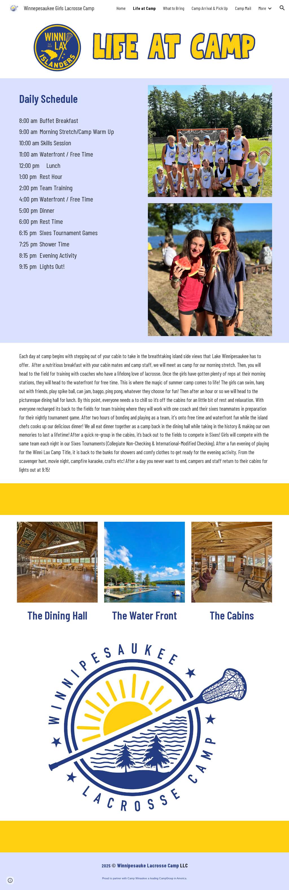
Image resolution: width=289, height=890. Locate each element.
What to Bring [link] (173, 8)
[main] (79, 98)
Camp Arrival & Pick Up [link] (210, 8)
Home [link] (121, 8)
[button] (282, 8)
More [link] (262, 8)
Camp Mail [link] (243, 8)
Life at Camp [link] (144, 8)
